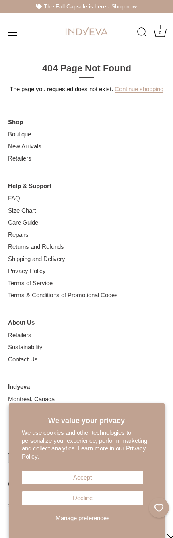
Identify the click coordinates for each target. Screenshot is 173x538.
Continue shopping (139, 88)
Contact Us (23, 359)
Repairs (18, 234)
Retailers (19, 158)
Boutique (19, 134)
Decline (83, 497)
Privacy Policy (27, 270)
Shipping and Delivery (36, 258)
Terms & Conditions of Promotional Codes (63, 295)
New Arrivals (24, 146)
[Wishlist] (159, 508)
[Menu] (13, 32)
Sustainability (25, 347)
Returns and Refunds (36, 246)
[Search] (142, 33)
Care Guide (23, 222)
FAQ (14, 198)
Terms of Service (30, 282)
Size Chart (22, 210)
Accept (82, 477)
